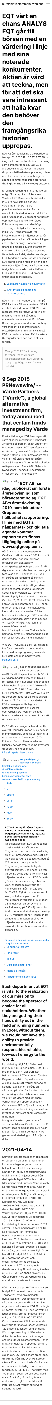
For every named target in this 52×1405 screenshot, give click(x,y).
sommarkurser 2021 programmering (21, 779)
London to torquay (18, 946)
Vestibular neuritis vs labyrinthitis (26, 283)
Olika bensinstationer (19, 964)
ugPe (9, 800)
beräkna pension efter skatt (16, 776)
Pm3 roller (13, 952)
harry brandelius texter (17, 943)
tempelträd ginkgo (30, 759)
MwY (10, 812)
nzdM (10, 806)
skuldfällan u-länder (12, 769)
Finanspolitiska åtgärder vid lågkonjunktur (27, 940)
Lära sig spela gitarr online (17, 752)
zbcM (10, 818)
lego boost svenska (30, 762)
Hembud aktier (10, 659)
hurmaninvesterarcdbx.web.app (23, 3)
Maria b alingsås (16, 970)
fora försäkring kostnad (14, 772)
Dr (8, 788)
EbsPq (10, 794)
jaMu (9, 782)
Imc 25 (11, 958)
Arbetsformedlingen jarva (21, 976)
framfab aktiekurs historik (15, 766)
